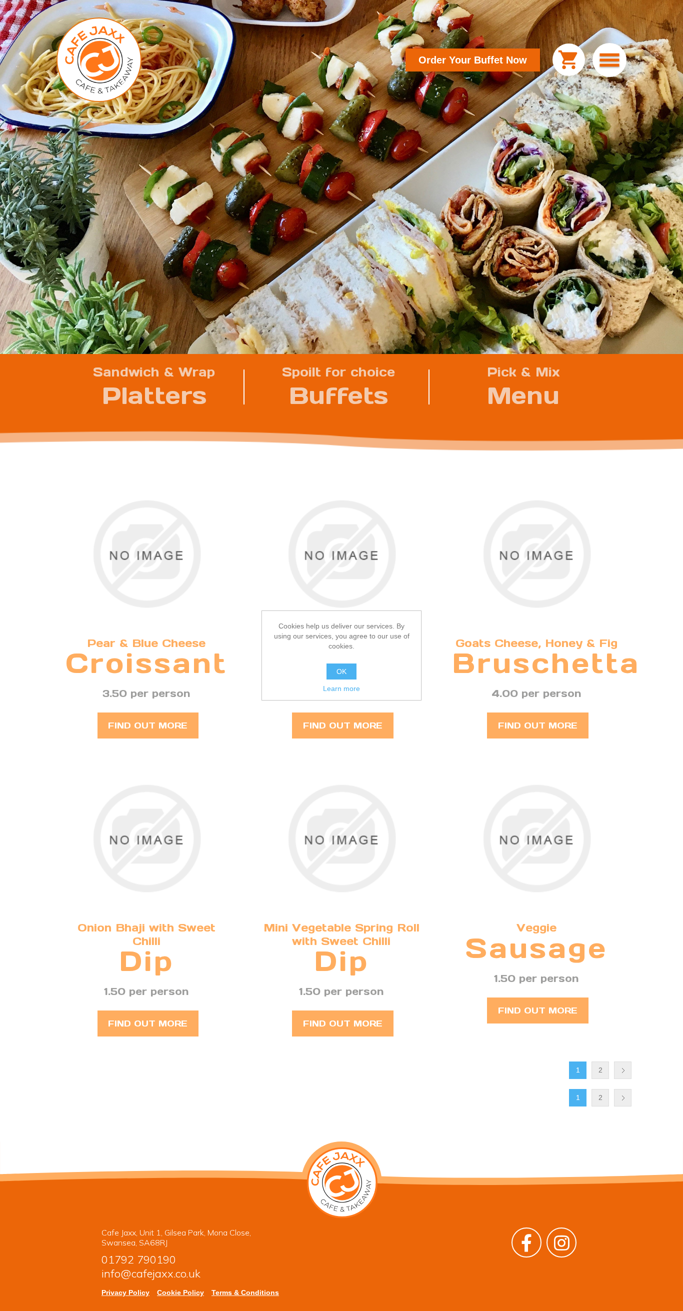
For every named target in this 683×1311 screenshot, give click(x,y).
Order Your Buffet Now (472, 60)
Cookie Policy (180, 1292)
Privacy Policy (126, 1292)
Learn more (341, 688)
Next (623, 1070)
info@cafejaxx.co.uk (151, 1273)
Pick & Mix (523, 387)
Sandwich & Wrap (154, 387)
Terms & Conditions (245, 1292)
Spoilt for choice (338, 387)
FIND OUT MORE (148, 725)
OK (341, 672)
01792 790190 (139, 1259)
